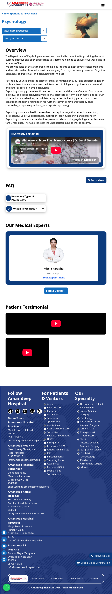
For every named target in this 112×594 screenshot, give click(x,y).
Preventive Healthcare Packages (58, 433)
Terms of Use (37, 578)
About (50, 404)
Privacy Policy (56, 578)
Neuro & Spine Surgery (88, 412)
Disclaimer (94, 578)
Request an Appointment (54, 419)
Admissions (53, 425)
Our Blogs (52, 414)
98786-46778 (15, 563)
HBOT (50, 439)
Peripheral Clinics (56, 467)
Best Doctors (54, 407)
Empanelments (55, 456)
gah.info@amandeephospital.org (26, 540)
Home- (5, 13)
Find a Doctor (54, 290)
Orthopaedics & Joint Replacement (91, 405)
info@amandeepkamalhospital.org (27, 513)
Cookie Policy (76, 578)
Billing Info (53, 442)
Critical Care (87, 428)
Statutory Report (56, 460)
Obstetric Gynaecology (88, 454)
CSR (49, 453)
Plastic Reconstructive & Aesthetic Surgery (89, 442)
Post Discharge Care (58, 428)
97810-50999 (15, 479)
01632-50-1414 (16, 533)
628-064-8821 (15, 506)
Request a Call (102, 555)
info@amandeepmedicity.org (24, 459)
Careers (51, 411)
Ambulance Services (58, 449)
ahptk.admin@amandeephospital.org (28, 486)
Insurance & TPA (56, 446)
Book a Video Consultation (95, 562)
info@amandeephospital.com (24, 567)
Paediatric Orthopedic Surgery (91, 461)
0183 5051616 (15, 456)
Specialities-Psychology (19, 13)
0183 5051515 (15, 437)
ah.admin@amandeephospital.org (27, 440)
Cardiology (87, 418)
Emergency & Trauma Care (87, 433)
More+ (84, 467)
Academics (53, 463)
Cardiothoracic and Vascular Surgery (90, 423)
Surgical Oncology (91, 449)
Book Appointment (54, 277)
